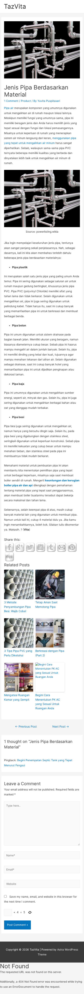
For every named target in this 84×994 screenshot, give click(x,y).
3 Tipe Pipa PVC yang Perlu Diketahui (18, 653)
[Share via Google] (19, 547)
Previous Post (26, 726)
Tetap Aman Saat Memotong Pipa (46, 604)
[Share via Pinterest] (72, 547)
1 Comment (11, 100)
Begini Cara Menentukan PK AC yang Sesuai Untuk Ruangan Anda (47, 701)
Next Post (60, 726)
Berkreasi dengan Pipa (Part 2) (49, 653)
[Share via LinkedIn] (40, 547)
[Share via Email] (61, 547)
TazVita (15, 6)
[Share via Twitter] (30, 547)
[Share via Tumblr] (51, 547)
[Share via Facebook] (9, 547)
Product (26, 100)
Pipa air (8, 108)
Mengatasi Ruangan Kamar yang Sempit (16, 697)
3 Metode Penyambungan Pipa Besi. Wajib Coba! (17, 607)
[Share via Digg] (9, 556)
